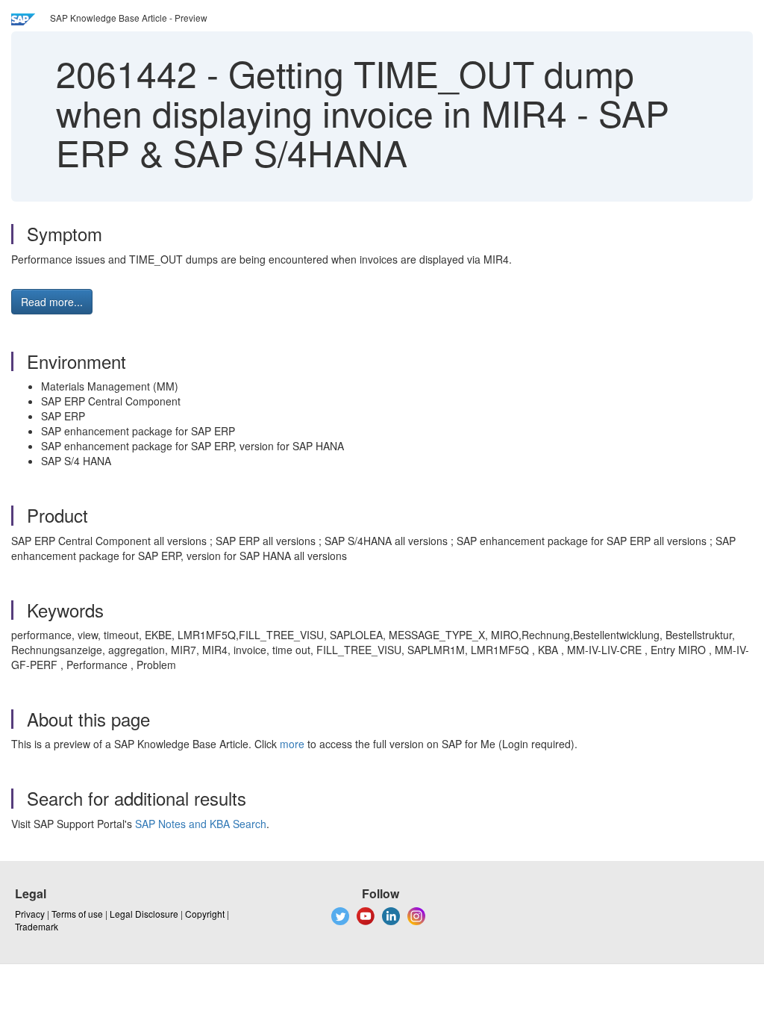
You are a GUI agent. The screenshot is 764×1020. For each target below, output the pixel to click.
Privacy (30, 913)
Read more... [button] (52, 301)
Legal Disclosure (144, 913)
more (292, 743)
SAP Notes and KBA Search (200, 823)
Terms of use (77, 913)
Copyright (205, 913)
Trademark (36, 926)
